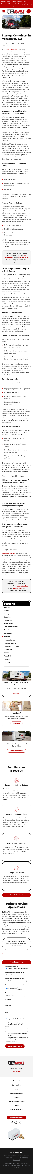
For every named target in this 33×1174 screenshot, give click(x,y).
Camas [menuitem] (6, 653)
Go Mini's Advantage (16, 1093)
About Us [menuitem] (7, 630)
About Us (17, 1097)
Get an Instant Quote (15, 1046)
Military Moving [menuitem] (10, 643)
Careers (16, 1105)
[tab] (26, 610)
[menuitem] (17, 1081)
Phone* (7, 1026)
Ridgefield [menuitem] (7, 656)
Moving (16, 968)
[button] (4, 11)
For (6, 993)
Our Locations (16, 1085)
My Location (11, 988)
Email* (7, 1012)
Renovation (24, 968)
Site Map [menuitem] (7, 607)
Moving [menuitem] (6, 614)
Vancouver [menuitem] (7, 636)
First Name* (8, 999)
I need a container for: (11, 966)
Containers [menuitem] (7, 617)
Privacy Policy (24, 1158)
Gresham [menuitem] (7, 662)
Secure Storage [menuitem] (10, 640)
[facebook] (12, 1123)
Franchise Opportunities (17, 1101)
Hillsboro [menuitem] (7, 659)
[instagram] (15, 1123)
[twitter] (19, 1123)
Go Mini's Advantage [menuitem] (11, 626)
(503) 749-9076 (16, 1071)
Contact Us (16, 1081)
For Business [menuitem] (8, 620)
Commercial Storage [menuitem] (12, 646)
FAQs (16, 1089)
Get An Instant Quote (16, 895)
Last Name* (8, 1005)
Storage (9, 968)
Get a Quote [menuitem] (8, 633)
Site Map (9, 1158)
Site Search (16, 1160)
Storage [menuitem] (6, 611)
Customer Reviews (16, 1109)
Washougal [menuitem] (8, 649)
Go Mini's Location (19, 988)
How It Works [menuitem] (8, 623)
